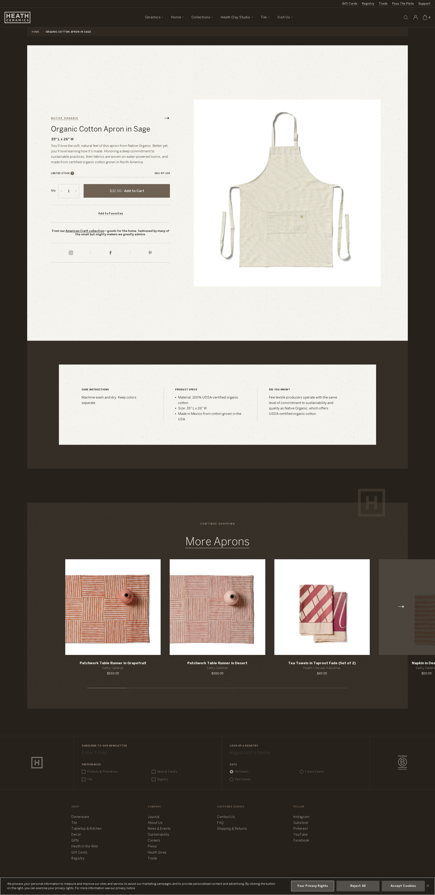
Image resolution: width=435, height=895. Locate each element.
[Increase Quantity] (76, 191)
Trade (383, 3)
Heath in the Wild (84, 846)
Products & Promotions (102, 772)
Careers (154, 840)
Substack (300, 823)
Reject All (358, 886)
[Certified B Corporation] (402, 762)
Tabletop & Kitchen (86, 828)
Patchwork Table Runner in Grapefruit (113, 663)
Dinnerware (80, 817)
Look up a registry (244, 746)
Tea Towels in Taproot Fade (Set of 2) (322, 663)
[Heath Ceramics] (37, 762)
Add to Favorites (110, 213)
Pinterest (300, 828)
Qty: (53, 191)
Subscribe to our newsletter (104, 746)
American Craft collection (84, 231)
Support (424, 3)
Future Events (314, 772)
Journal (154, 817)
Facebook (301, 840)
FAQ (220, 823)
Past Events (243, 779)
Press (152, 846)
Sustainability (158, 834)
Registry (368, 3)
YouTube (300, 834)
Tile (89, 779)
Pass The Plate (403, 3)
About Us (155, 823)
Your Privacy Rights (312, 886)
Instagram (301, 817)
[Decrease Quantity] (61, 191)
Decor (76, 834)
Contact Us (226, 817)
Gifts (75, 840)
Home (35, 32)
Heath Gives (157, 852)
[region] (217, 886)
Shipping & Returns (232, 828)
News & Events (167, 772)
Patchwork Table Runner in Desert (217, 663)
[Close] (428, 886)
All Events (241, 772)
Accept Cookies (403, 886)
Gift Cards (350, 3)
